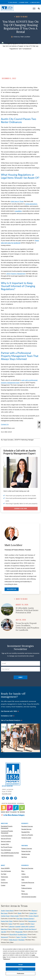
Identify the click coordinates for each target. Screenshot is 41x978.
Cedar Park (33, 913)
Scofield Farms (22, 934)
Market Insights (25, 854)
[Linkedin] (15, 798)
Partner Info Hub (26, 851)
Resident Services (26, 829)
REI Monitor (24, 894)
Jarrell (22, 924)
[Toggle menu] (34, 8)
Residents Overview (27, 826)
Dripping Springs (29, 918)
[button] (38, 8)
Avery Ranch (10, 911)
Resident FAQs (25, 832)
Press (23, 891)
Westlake (21, 940)
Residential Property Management (6, 827)
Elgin (10, 921)
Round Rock (13, 934)
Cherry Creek (14, 916)
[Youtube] (3, 798)
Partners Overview (26, 848)
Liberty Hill (24, 926)
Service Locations (6, 841)
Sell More (24, 857)
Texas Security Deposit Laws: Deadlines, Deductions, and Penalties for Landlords (27, 626)
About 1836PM (5, 868)
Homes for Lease (26, 838)
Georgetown (32, 921)
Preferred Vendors (26, 888)
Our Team (3, 874)
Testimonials (4, 877)
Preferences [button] (6, 959)
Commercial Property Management (7, 832)
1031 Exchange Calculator (28, 897)
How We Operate (6, 850)
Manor (10, 929)
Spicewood (4, 937)
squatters (18, 211)
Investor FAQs (5, 844)
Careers (3, 880)
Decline (20, 969)
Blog (22, 871)
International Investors (7, 856)
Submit (20, 677)
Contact (3, 885)
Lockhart (31, 926)
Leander (17, 926)
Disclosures (4, 882)
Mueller (21, 929)
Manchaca (4, 929)
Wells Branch (13, 940)
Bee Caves (4, 913)
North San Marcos (30, 929)
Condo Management (6, 836)
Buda (19, 913)
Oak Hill (3, 932)
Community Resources (27, 882)
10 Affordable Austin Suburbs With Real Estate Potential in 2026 (27, 610)
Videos (23, 874)
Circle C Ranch (33, 916)
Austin (3, 911)
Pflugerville (18, 932)
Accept (20, 964)
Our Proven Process (6, 847)
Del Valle (20, 918)
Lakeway (11, 926)
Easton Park (4, 921)
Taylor (18, 937)
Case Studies (25, 877)
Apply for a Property (27, 835)
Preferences (20, 973)
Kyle (32, 924)
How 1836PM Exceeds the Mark (10, 853)
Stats (22, 880)
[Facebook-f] (7, 798)
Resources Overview (27, 868)
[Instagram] (11, 798)
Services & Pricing (6, 838)
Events (23, 885)
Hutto (10, 924)
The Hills (24, 937)
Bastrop (34, 911)
